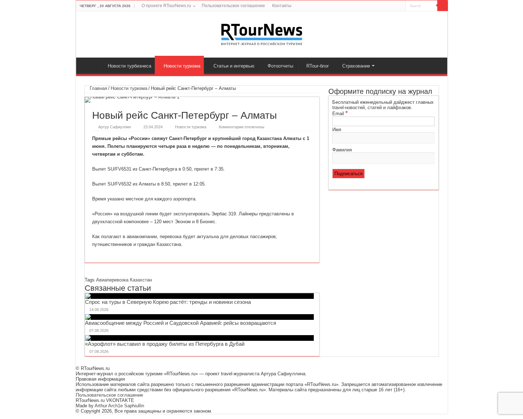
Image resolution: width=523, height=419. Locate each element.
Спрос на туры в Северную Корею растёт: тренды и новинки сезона (168, 302)
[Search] (442, 5)
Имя (336, 129)
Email (340, 113)
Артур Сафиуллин (114, 127)
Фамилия (342, 149)
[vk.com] (385, 6)
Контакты (281, 5)
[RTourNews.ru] (261, 33)
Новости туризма (182, 66)
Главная (89, 65)
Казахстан (141, 280)
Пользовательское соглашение (233, 5)
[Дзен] (393, 6)
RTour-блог (317, 66)
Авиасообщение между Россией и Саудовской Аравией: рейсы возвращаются (180, 323)
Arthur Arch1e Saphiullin (119, 405)
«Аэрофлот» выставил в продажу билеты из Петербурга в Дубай (164, 344)
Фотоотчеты (280, 66)
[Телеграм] (400, 6)
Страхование (356, 66)
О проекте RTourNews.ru (166, 5)
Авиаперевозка (112, 280)
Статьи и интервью (233, 66)
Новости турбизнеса (129, 66)
